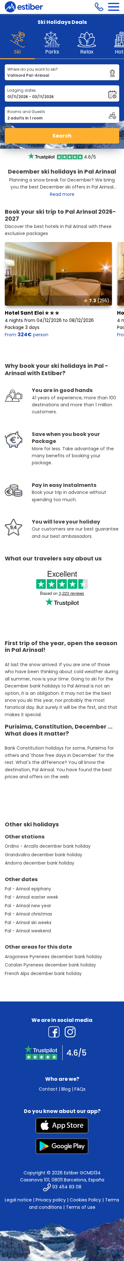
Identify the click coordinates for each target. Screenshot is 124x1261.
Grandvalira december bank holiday (43, 855)
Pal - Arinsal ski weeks (28, 923)
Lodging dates (21, 90)
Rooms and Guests (26, 111)
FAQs (80, 1089)
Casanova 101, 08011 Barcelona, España (62, 1180)
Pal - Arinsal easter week (31, 897)
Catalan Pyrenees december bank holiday (50, 965)
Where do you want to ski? (32, 69)
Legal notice (18, 1200)
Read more (62, 194)
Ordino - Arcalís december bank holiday (48, 846)
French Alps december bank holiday (43, 974)
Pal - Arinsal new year (28, 906)
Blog (66, 1089)
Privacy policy (51, 1200)
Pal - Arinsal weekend (28, 931)
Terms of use (80, 1207)
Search (62, 135)
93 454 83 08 (66, 1187)
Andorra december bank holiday (39, 863)
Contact (48, 1089)
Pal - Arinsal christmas (28, 914)
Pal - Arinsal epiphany (28, 889)
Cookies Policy (85, 1200)
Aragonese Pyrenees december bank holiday (53, 957)
